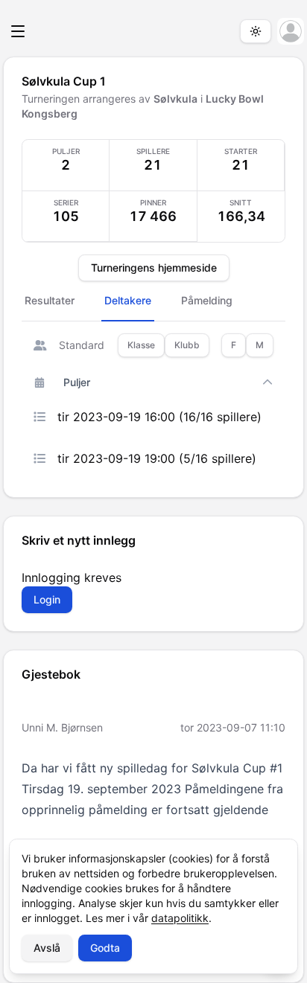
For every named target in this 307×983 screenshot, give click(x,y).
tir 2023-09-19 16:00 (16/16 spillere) (159, 416)
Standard (81, 345)
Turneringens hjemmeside (154, 267)
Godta (105, 947)
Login (47, 599)
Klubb (187, 344)
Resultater (50, 300)
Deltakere (127, 300)
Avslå (47, 947)
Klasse (141, 344)
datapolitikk (180, 918)
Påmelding (206, 300)
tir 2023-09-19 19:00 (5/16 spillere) (156, 458)
